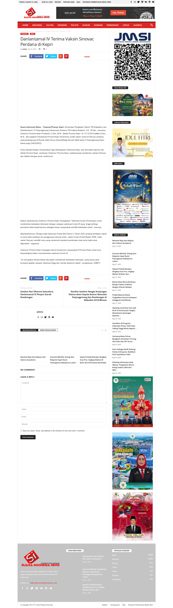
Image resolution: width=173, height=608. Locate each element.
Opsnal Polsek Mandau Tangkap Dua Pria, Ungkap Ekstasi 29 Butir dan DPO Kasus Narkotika (93, 360)
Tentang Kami (68, 2)
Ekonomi (62, 25)
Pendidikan (113, 25)
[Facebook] (131, 2)
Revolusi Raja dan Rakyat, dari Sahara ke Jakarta (123, 241)
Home (25, 25)
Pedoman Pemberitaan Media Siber (97, 2)
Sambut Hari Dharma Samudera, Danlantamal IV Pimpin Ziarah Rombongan (37, 294)
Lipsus (126, 25)
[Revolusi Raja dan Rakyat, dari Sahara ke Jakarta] (33, 344)
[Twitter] (138, 2)
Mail (78, 2)
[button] (151, 25)
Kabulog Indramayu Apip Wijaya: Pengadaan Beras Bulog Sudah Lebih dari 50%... (123, 366)
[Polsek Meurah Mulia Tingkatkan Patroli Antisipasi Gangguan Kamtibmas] (146, 299)
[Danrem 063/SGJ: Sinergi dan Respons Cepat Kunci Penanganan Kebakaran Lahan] (63, 344)
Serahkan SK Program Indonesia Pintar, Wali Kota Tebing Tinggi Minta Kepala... (124, 326)
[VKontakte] (145, 2)
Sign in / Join (47, 2)
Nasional (37, 25)
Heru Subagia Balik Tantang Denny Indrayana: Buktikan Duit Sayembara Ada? (123, 352)
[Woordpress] (149, 2)
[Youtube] (153, 2)
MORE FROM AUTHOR (48, 330)
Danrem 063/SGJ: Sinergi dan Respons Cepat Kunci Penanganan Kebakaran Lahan (63, 360)
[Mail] (135, 2)
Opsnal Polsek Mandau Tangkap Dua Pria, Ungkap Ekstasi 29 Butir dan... (123, 271)
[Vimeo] (142, 2)
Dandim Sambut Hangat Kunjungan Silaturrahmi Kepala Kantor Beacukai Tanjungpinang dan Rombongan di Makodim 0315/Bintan (88, 295)
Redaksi (58, 2)
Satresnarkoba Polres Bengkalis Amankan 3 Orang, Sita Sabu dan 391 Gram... (124, 339)
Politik (74, 25)
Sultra (50, 25)
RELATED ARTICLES (29, 330)
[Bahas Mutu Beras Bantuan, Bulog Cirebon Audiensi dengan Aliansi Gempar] (146, 286)
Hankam (98, 25)
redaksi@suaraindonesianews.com (43, 583)
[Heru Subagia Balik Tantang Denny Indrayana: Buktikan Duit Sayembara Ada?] (146, 353)
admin (24, 49)
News (32, 34)
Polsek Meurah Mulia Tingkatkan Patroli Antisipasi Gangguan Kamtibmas (124, 297)
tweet (87, 56)
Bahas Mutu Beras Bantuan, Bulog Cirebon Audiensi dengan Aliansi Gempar (124, 284)
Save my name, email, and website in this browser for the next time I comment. (54, 431)
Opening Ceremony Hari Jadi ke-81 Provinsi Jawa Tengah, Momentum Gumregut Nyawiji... (124, 312)
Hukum (86, 25)
